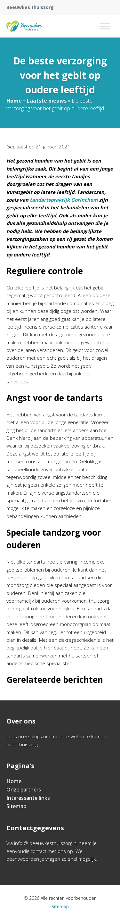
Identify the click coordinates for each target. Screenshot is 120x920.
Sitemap (16, 806)
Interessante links (28, 797)
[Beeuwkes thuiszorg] (24, 26)
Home (14, 100)
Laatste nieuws (47, 100)
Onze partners (23, 789)
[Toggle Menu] (105, 26)
